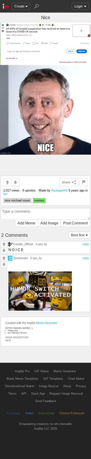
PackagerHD (59, 190)
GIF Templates (53, 378)
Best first (77, 235)
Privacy (81, 386)
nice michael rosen (17, 200)
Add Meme (26, 223)
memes (39, 200)
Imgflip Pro (22, 371)
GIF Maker (41, 371)
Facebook (13, 413)
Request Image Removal (66, 393)
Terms (12, 393)
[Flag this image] (84, 182)
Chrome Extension (71, 413)
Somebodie (20, 258)
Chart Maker (76, 378)
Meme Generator (46, 323)
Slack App (38, 393)
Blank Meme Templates (22, 378)
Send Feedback (45, 401)
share (66, 182)
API (23, 393)
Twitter (29, 413)
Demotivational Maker (19, 386)
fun (5, 194)
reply (86, 244)
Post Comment (75, 223)
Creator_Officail (23, 244)
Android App (46, 413)
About (67, 386)
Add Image (49, 223)
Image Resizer (49, 386)
